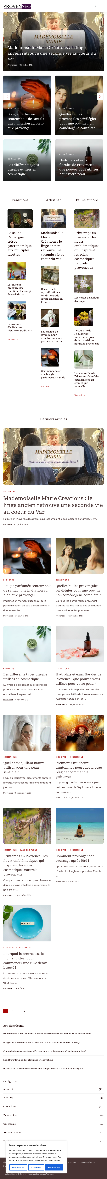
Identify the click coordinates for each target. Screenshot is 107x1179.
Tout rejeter (36, 1167)
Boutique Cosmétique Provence (41, 1174)
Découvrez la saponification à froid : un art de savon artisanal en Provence (52, 295)
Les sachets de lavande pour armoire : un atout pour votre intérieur (53, 336)
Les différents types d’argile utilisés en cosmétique (23, 169)
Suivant (30, 1011)
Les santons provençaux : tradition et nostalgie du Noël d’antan (20, 289)
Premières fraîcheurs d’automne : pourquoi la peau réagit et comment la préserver (79, 769)
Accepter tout (54, 1167)
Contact (23, 1174)
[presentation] (6, 96)
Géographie (9, 1123)
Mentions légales (10, 1174)
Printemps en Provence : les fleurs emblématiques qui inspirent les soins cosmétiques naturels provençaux (86, 250)
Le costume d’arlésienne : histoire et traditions (20, 327)
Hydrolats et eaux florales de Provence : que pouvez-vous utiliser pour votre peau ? (79, 167)
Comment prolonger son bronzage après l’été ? (75, 858)
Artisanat (14, 40)
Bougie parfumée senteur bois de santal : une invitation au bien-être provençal (26, 121)
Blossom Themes (87, 1162)
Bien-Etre (13, 108)
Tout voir (12, 339)
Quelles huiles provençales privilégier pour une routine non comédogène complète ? (78, 121)
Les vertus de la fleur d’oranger (86, 299)
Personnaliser (18, 1167)
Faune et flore (28, 850)
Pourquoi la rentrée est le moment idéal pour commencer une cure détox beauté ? (25, 960)
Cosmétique (66, 108)
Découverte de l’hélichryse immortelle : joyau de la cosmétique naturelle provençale (86, 337)
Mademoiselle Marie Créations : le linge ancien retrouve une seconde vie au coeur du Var (52, 53)
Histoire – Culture (12, 1132)
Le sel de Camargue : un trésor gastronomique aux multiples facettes (20, 243)
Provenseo (12, 65)
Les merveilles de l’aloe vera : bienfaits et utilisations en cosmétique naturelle (86, 379)
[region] (36, 1157)
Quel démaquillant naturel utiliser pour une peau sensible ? (24, 767)
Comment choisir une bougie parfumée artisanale (53, 374)
